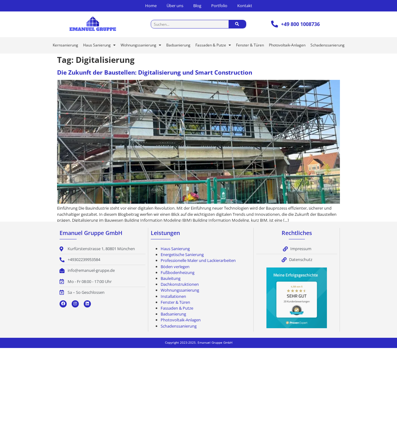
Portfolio (219, 5)
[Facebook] (63, 303)
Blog (197, 5)
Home (151, 5)
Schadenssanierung (327, 45)
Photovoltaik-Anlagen (287, 45)
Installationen (173, 296)
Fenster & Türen (250, 45)
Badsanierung (178, 45)
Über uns (175, 5)
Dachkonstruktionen (180, 284)
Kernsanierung (65, 45)
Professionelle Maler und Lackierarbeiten (198, 260)
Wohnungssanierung (138, 45)
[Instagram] (75, 303)
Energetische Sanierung (182, 254)
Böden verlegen (175, 266)
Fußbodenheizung (177, 272)
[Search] (237, 24)
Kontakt (244, 5)
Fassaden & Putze (210, 45)
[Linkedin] (87, 303)
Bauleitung (171, 278)
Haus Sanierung (97, 45)
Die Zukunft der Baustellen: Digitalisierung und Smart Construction (154, 72)
